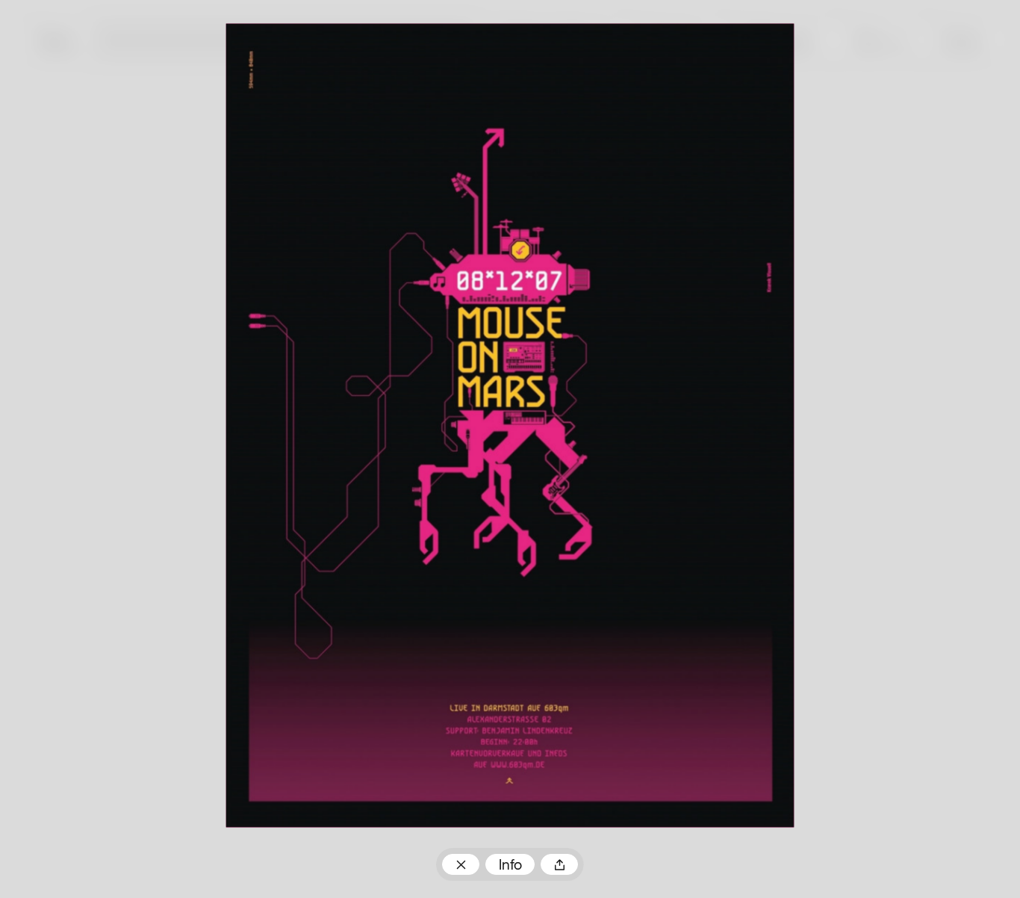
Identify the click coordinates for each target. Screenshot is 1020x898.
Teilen (559, 865)
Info (510, 865)
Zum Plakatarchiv (460, 865)
